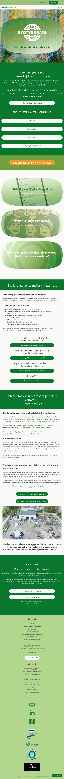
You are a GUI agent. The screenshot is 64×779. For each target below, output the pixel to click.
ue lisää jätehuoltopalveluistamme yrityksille (32, 501)
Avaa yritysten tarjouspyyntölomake (32, 345)
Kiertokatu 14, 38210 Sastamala (32, 641)
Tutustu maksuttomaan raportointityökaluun (32, 494)
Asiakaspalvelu (41, 2)
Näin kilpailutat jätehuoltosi (32, 103)
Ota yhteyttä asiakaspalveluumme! (32, 381)
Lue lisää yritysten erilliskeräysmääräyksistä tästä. (36, 428)
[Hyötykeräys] (9, 7)
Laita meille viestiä (32, 658)
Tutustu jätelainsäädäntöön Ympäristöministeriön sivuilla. (40, 421)
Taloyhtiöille (32, 129)
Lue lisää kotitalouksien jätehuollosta (32, 371)
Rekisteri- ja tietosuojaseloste (32, 692)
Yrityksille (32, 121)
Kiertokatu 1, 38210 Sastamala (32, 647)
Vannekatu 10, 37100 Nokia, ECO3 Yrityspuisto (32, 648)
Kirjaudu (53, 2)
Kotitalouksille (32, 137)
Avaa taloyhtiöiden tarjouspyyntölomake (32, 358)
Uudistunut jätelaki (8, 417)
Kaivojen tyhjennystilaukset (32, 146)
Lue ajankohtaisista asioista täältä (32, 162)
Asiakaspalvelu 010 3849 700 (32, 591)
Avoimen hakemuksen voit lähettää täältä (32, 225)
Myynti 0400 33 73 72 (32, 597)
